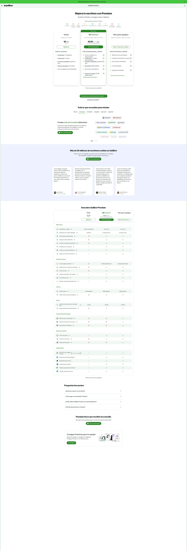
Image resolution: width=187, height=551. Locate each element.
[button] (184, 1)
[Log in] (185, 5)
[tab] (75, 111)
